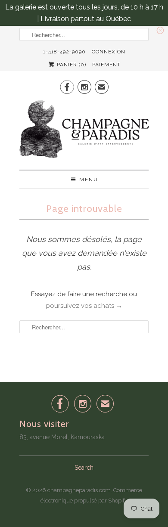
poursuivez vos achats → (84, 306)
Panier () (70, 65)
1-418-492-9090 (64, 52)
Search (84, 467)
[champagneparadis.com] (84, 131)
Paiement (106, 65)
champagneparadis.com (79, 490)
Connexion (108, 52)
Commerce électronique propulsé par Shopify (91, 495)
